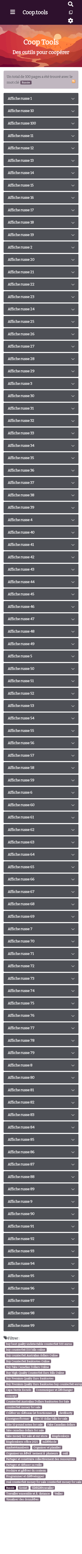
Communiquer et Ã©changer (54, 1390)
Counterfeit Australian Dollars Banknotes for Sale (37, 1401)
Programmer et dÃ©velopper (25, 1476)
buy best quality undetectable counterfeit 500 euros (39, 1344)
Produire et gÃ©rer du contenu (26, 1470)
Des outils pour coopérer (41, 52)
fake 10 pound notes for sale (24, 1424)
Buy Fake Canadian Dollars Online (27, 1367)
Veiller (58, 1493)
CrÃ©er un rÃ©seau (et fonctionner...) (30, 1413)
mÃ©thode (49, 1441)
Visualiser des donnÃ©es (22, 1499)
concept (11, 1395)
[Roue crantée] (70, 21)
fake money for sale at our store (27, 1436)
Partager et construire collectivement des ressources (40, 1459)
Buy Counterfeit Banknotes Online (28, 1361)
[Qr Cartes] (70, 12)
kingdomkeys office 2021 (22, 1441)
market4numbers (17, 1447)
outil (65, 1453)
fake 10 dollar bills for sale (50, 1418)
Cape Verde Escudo (18, 1390)
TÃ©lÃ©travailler (43, 1487)
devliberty (65, 1413)
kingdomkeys (60, 1436)
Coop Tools (41, 42)
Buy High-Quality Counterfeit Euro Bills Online (35, 1372)
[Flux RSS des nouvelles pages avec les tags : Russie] (73, 81)
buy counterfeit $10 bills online (25, 1349)
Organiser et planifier (47, 1447)
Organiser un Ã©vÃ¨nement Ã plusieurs (32, 1453)
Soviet (23, 1487)
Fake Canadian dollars (61, 1424)
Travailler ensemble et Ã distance (28, 1493)
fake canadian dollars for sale (25, 1430)
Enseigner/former (17, 1418)
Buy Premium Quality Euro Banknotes (30, 1378)
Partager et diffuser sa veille (24, 1464)
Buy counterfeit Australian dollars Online (32, 1355)
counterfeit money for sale (23, 1407)
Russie (10, 1487)
